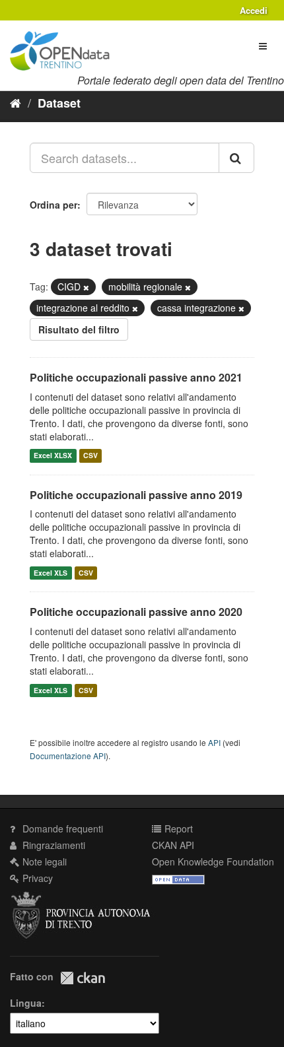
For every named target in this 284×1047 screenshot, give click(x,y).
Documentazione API (68, 755)
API (214, 742)
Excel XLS (50, 573)
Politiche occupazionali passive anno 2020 (136, 611)
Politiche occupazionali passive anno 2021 (136, 377)
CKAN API (173, 845)
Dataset (59, 103)
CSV (90, 456)
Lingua (26, 1002)
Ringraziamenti (52, 845)
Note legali (43, 861)
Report (177, 828)
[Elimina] (86, 287)
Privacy (36, 878)
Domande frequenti (61, 828)
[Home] (15, 102)
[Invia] (236, 158)
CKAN (82, 978)
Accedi (253, 10)
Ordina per (53, 204)
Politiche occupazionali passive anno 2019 (136, 494)
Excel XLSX (53, 456)
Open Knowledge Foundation (213, 861)
